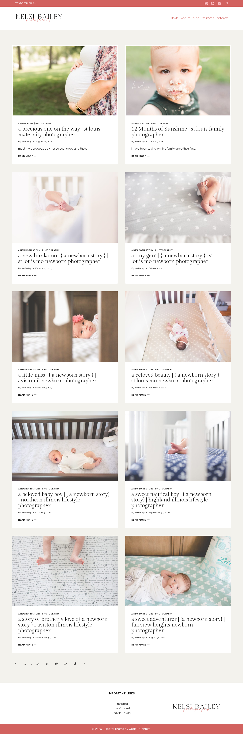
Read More (27, 156)
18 (75, 663)
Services (208, 18)
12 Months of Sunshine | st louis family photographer (177, 132)
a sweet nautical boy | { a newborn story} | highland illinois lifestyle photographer (171, 500)
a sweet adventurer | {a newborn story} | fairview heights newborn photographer (178, 625)
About (185, 18)
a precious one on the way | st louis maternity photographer (59, 132)
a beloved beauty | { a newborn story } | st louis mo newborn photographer (176, 378)
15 (47, 663)
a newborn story (29, 250)
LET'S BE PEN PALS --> (26, 3)
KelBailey (27, 141)
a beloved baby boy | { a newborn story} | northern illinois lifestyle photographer (64, 500)
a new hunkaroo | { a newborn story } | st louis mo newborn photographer (63, 259)
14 (37, 663)
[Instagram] (206, 3)
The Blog (121, 703)
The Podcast (121, 708)
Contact (222, 18)
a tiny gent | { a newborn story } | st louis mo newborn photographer (172, 259)
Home (174, 18)
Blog (196, 18)
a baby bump (26, 123)
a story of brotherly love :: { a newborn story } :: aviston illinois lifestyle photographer (63, 625)
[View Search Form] (227, 3)
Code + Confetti (140, 729)
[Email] (219, 3)
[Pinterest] (213, 3)
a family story (140, 123)
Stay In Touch (122, 713)
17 (65, 663)
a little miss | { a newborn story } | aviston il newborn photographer (57, 378)
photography (44, 123)
